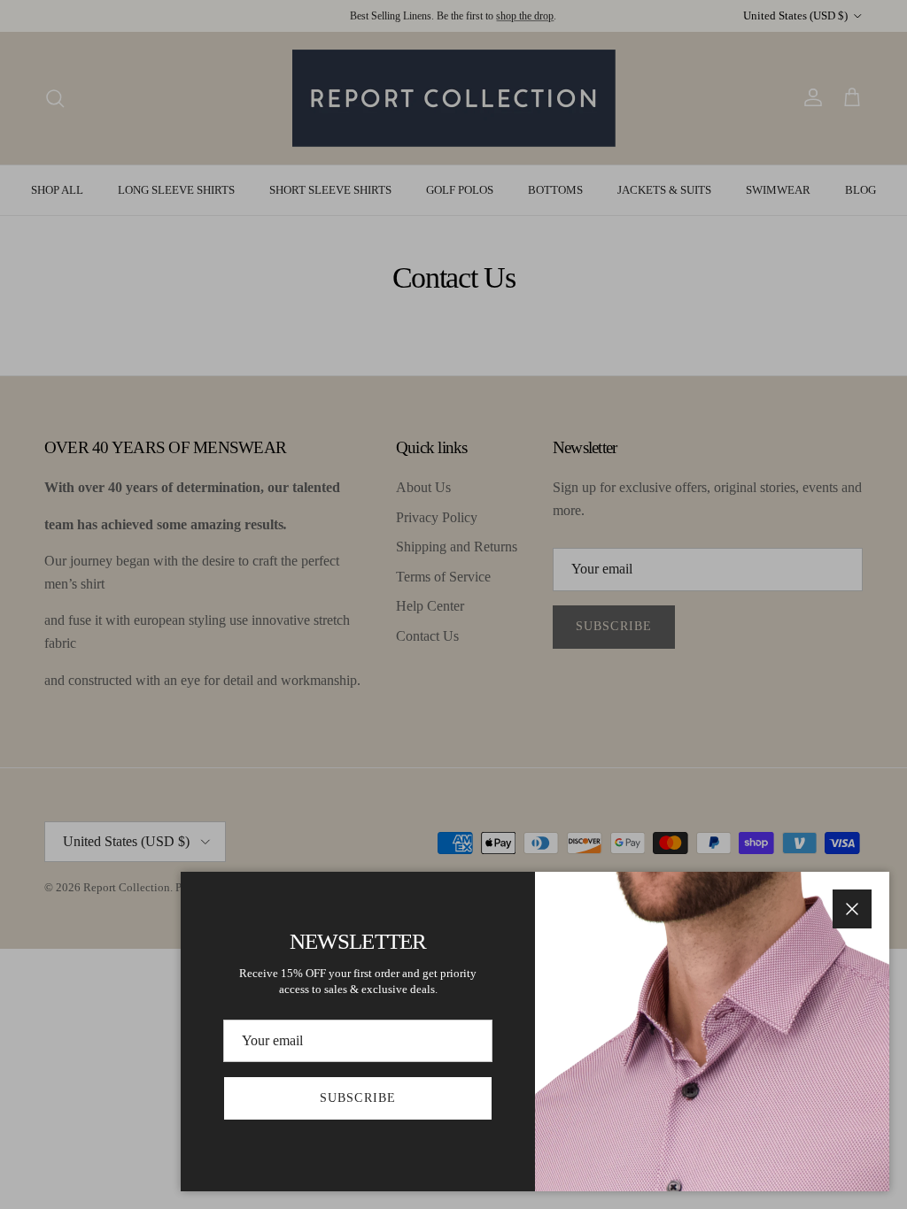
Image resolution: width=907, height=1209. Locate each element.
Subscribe (358, 1098)
